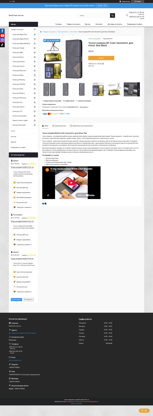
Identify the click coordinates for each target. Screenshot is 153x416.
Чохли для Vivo (17, 102)
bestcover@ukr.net (15, 360)
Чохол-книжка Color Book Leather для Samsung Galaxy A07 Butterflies (23, 174)
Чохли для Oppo (17, 89)
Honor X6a (73, 32)
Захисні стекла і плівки (20, 120)
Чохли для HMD (17, 52)
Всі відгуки (28, 299)
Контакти (99, 24)
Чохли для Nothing (18, 80)
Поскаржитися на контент (73, 401)
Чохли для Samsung (19, 98)
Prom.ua (86, 399)
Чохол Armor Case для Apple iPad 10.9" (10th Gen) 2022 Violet (24, 264)
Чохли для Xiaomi (18, 107)
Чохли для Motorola (19, 70)
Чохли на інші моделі (19, 116)
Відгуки (13, 142)
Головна (58, 24)
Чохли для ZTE (17, 111)
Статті (13, 131)
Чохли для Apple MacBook (21, 43)
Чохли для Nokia (17, 75)
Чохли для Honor (62, 32)
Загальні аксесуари (19, 125)
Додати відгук (16, 299)
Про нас (87, 24)
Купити (101, 58)
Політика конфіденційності (90, 401)
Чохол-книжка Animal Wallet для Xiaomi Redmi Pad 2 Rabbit (23, 227)
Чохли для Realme (18, 93)
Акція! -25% (102, 6)
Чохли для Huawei (18, 61)
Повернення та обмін (134, 24)
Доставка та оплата (115, 24)
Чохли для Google (18, 48)
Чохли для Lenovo (18, 66)
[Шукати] (112, 15)
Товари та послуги (73, 24)
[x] (45, 204)
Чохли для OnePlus (18, 84)
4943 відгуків (126, 1)
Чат (145, 410)
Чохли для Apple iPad (19, 34)
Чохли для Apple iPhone (20, 39)
